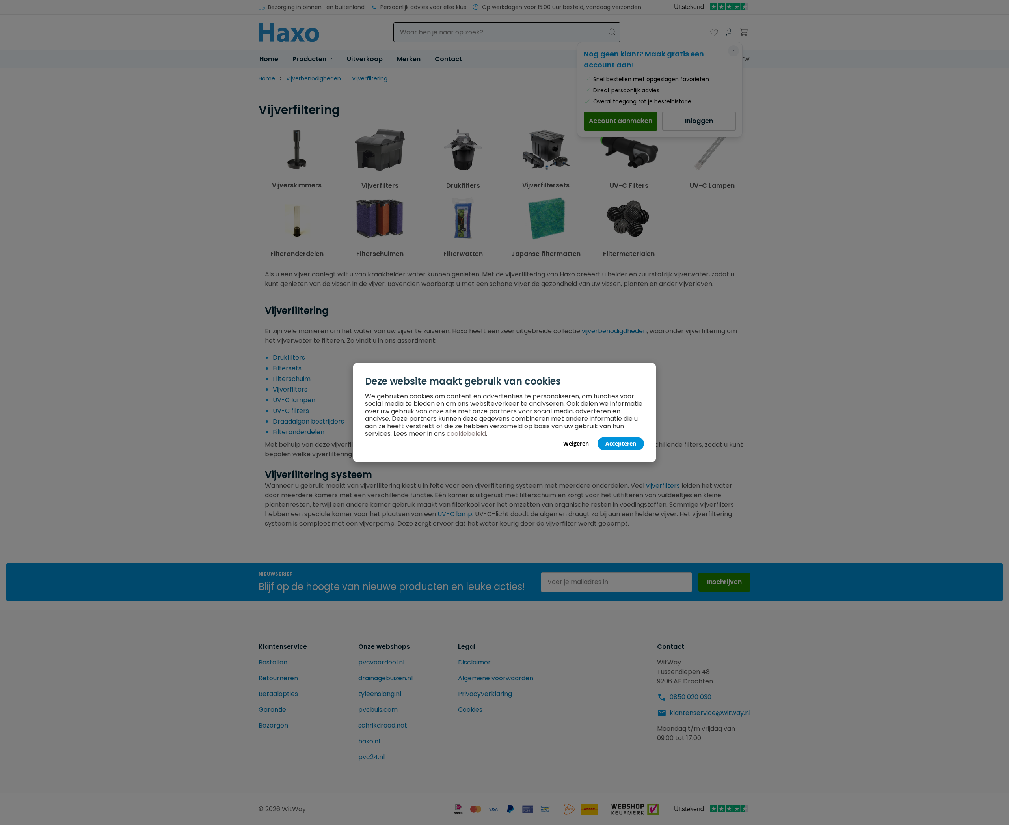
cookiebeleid (466, 433)
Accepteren (620, 443)
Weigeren (576, 443)
